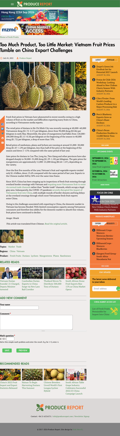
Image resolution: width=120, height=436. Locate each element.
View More (105, 266)
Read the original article (56, 223)
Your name (5, 304)
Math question (7, 335)
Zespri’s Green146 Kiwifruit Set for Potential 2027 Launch (107, 69)
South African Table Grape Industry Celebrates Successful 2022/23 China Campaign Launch (76, 388)
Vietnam (21, 251)
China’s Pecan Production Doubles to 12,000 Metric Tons (106, 133)
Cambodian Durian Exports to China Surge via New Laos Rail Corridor (31, 285)
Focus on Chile (105, 193)
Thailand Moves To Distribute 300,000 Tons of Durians (53, 284)
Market (11, 246)
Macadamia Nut (103, 259)
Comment (5, 313)
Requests (110, 223)
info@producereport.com (63, 416)
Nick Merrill (77, 429)
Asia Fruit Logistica (101, 166)
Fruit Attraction (99, 179)
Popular (110, 60)
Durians (26, 255)
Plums (56, 255)
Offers (98, 223)
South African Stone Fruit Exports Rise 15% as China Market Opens (75, 285)
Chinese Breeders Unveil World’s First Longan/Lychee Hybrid (53, 386)
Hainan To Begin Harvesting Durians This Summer (31, 385)
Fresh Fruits (13, 37)
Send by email (2, 142)
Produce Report (25, 58)
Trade (18, 246)
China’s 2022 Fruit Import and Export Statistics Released (8, 385)
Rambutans (65, 255)
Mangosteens (45, 255)
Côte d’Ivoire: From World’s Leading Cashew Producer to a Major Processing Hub (106, 102)
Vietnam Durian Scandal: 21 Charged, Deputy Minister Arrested (10, 285)
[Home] (35, 4)
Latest (98, 60)
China (12, 251)
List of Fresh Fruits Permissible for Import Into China (101, 311)
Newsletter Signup (81, 416)
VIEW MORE (105, 145)
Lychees (34, 255)
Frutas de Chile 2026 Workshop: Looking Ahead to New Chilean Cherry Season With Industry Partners (106, 85)
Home (3, 37)
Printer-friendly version (2, 138)
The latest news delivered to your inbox (104, 280)
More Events (105, 185)
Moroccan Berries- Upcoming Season (105, 237)
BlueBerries (101, 248)
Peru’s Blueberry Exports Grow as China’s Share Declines (104, 118)
